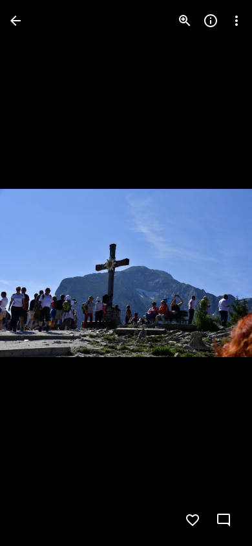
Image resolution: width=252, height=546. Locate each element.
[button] (36, 273)
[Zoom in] (185, 21)
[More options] (236, 21)
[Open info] (211, 21)
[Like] (192, 520)
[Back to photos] (15, 20)
